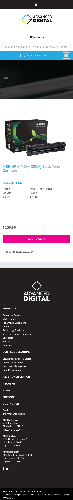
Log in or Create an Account (33, 55)
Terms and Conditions (30, 491)
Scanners (7, 345)
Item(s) (38, 37)
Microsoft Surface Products (17, 334)
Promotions (8, 326)
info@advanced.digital (14, 413)
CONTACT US (11, 403)
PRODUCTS (9, 308)
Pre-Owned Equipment (14, 323)
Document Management (15, 366)
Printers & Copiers (12, 315)
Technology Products (13, 330)
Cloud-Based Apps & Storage (18, 358)
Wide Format (9, 319)
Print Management (12, 370)
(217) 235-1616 (13, 429)
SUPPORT (9, 397)
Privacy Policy (10, 491)
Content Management (14, 362)
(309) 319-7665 (13, 461)
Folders (6, 341)
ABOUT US (9, 383)
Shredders (8, 337)
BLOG (6, 390)
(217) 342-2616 (13, 445)
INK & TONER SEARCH (16, 376)
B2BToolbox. (8, 498)
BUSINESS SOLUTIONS (16, 352)
